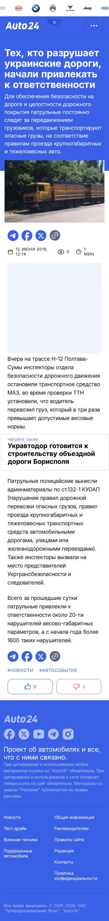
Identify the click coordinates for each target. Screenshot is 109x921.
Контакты (63, 862)
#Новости (20, 670)
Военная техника (21, 839)
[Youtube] (38, 734)
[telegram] (13, 235)
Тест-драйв (15, 828)
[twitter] (40, 235)
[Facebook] (9, 734)
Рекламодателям (71, 828)
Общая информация (74, 817)
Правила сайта (69, 839)
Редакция (64, 851)
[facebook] (26, 235)
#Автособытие (58, 670)
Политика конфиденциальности (75, 876)
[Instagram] (68, 734)
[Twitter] (23, 734)
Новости (12, 817)
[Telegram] (53, 734)
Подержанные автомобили (18, 853)
